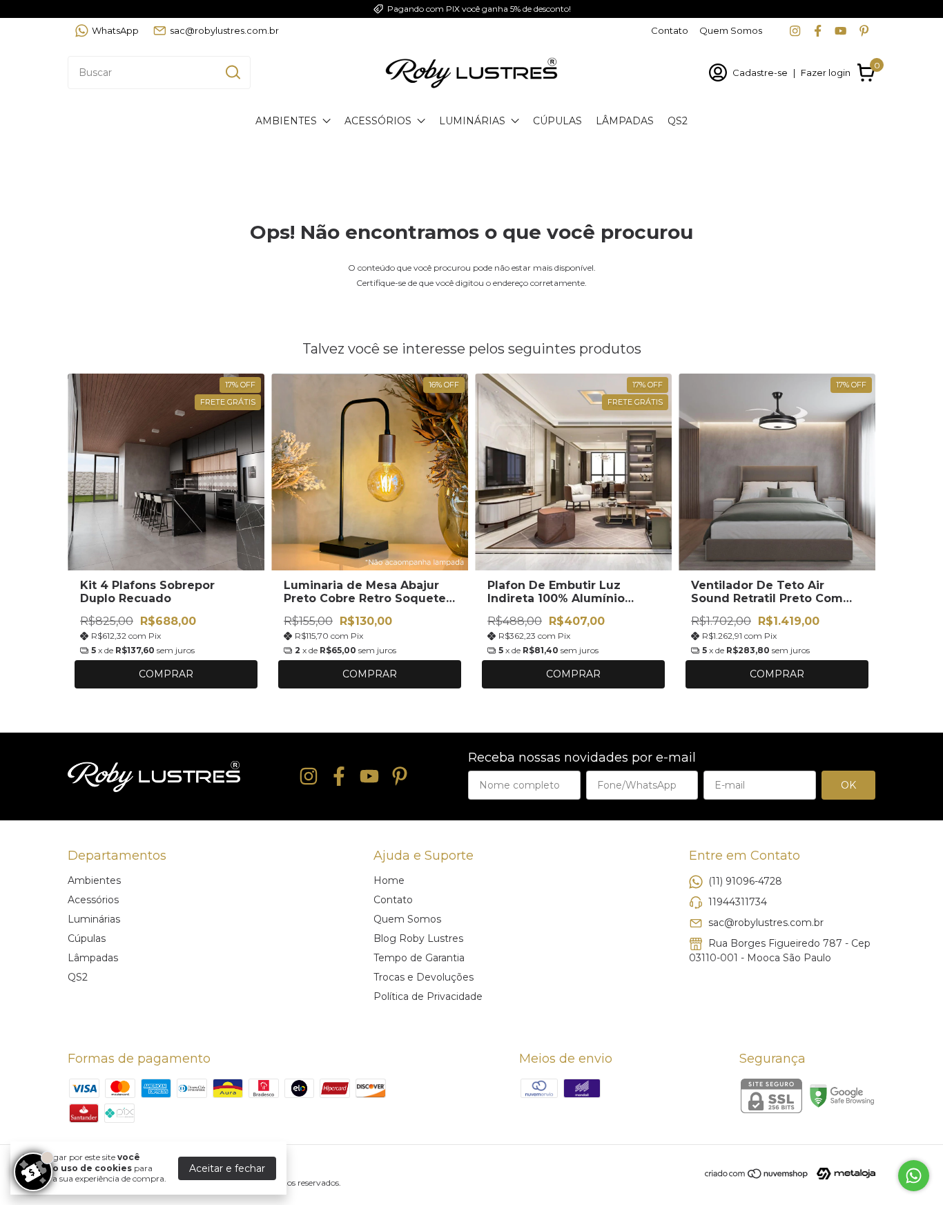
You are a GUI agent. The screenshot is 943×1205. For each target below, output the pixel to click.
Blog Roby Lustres (418, 938)
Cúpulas (557, 121)
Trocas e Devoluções (423, 977)
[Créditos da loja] (842, 1173)
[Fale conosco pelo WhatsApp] (913, 1175)
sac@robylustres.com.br (224, 30)
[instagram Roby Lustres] (795, 30)
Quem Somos (730, 30)
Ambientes (286, 121)
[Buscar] (232, 72)
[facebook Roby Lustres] (817, 30)
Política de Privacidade (428, 996)
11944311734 (737, 901)
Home (389, 880)
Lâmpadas (625, 121)
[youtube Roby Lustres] (840, 30)
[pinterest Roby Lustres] (864, 30)
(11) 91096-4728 (745, 880)
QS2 (678, 121)
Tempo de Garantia (419, 958)
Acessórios (377, 121)
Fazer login (825, 72)
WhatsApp (115, 30)
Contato (669, 30)
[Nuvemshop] (757, 1176)
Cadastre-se (760, 72)
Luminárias (472, 121)
